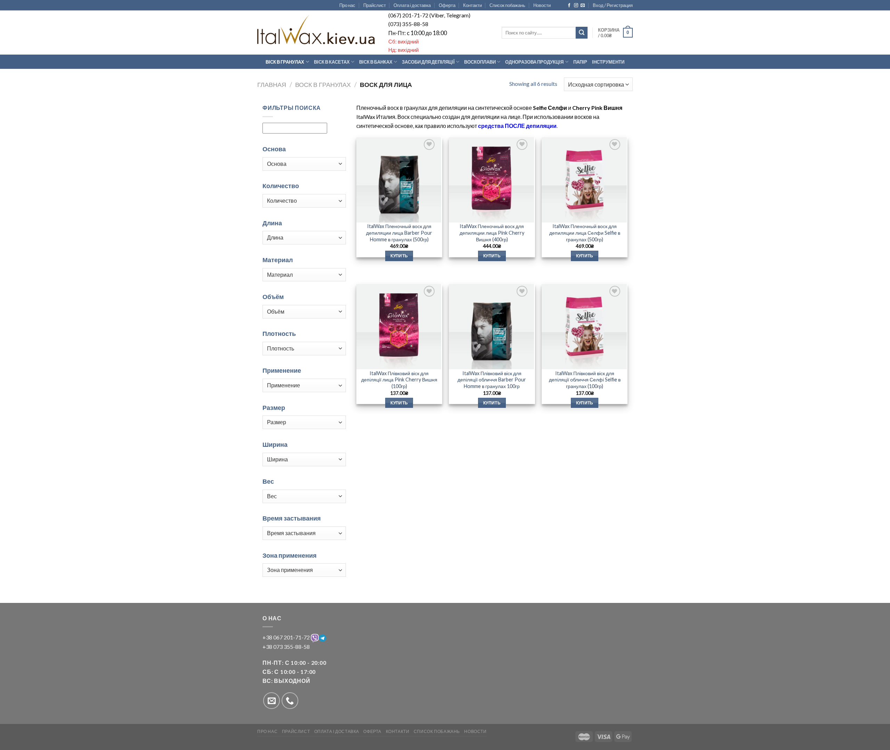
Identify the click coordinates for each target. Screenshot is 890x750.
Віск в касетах (332, 62)
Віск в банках (376, 62)
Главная (271, 84)
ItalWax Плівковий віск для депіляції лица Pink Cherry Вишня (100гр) (399, 379)
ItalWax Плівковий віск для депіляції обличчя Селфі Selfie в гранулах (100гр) (585, 379)
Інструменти (608, 62)
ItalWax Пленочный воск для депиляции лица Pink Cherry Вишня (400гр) (492, 232)
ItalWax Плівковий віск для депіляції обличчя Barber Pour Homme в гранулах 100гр (492, 379)
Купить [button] (399, 255)
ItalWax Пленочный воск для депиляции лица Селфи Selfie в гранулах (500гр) (584, 232)
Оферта (447, 5)
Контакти (472, 5)
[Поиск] (582, 33)
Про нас (347, 5)
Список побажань (507, 5)
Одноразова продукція (534, 62)
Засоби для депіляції (428, 62)
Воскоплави (480, 62)
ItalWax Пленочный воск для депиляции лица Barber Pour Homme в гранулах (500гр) (399, 232)
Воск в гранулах (323, 84)
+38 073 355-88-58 (286, 646)
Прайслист (374, 5)
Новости (542, 5)
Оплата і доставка (412, 5)
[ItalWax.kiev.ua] (316, 29)
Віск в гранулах (285, 62)
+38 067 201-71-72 (286, 637)
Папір (580, 62)
